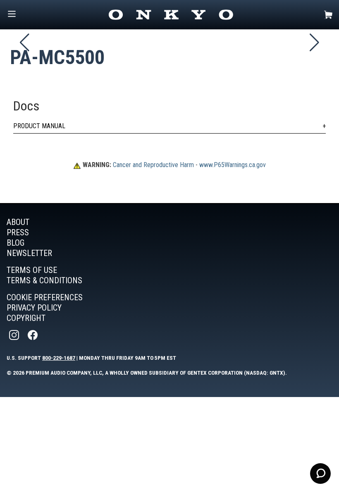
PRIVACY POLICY (34, 308)
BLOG (15, 243)
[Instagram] (15, 335)
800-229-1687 (58, 357)
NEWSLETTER (29, 253)
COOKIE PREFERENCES (45, 297)
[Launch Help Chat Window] (320, 473)
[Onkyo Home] (171, 14)
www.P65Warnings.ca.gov (232, 165)
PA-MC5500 (57, 57)
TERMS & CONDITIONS (44, 280)
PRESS (18, 232)
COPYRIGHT (26, 318)
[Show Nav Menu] (12, 14)
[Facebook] (33, 335)
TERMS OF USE (32, 270)
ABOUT (18, 222)
